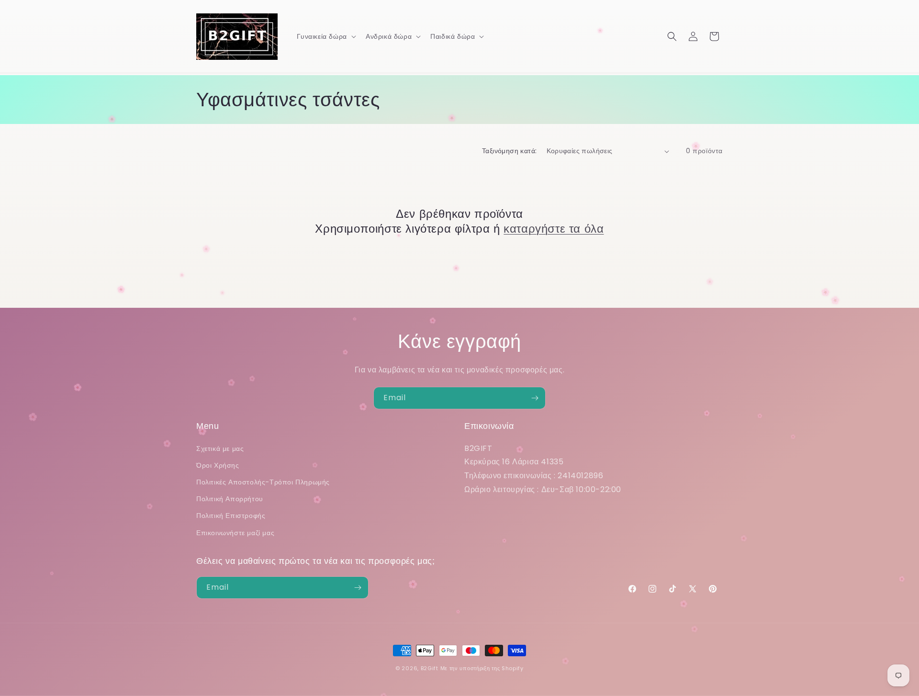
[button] (325, 36)
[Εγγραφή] (534, 398)
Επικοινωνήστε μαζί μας (235, 533)
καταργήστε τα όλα (554, 228)
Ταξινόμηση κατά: (509, 151)
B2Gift (429, 668)
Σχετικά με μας (220, 448)
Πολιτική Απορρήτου (229, 499)
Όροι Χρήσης (217, 465)
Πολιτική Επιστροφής (230, 515)
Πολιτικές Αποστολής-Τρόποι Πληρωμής (263, 482)
